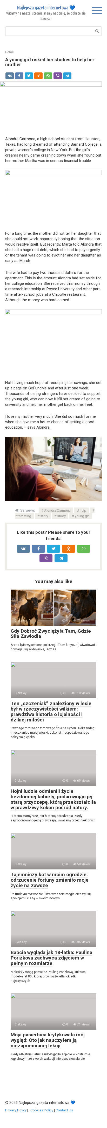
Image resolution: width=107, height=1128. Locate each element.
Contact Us (64, 1110)
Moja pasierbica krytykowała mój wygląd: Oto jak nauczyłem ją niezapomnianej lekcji (48, 1040)
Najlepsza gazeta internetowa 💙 (46, 7)
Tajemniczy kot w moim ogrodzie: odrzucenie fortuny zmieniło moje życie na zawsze (50, 880)
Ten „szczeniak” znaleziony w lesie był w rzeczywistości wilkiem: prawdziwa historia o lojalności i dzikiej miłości (51, 711)
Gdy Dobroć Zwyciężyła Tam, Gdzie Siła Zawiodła (51, 633)
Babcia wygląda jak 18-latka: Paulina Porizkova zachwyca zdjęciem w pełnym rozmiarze (51, 957)
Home (9, 52)
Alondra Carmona (57, 510)
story (44, 516)
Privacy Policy (15, 1110)
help (83, 510)
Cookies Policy (41, 1110)
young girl (82, 516)
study (61, 516)
